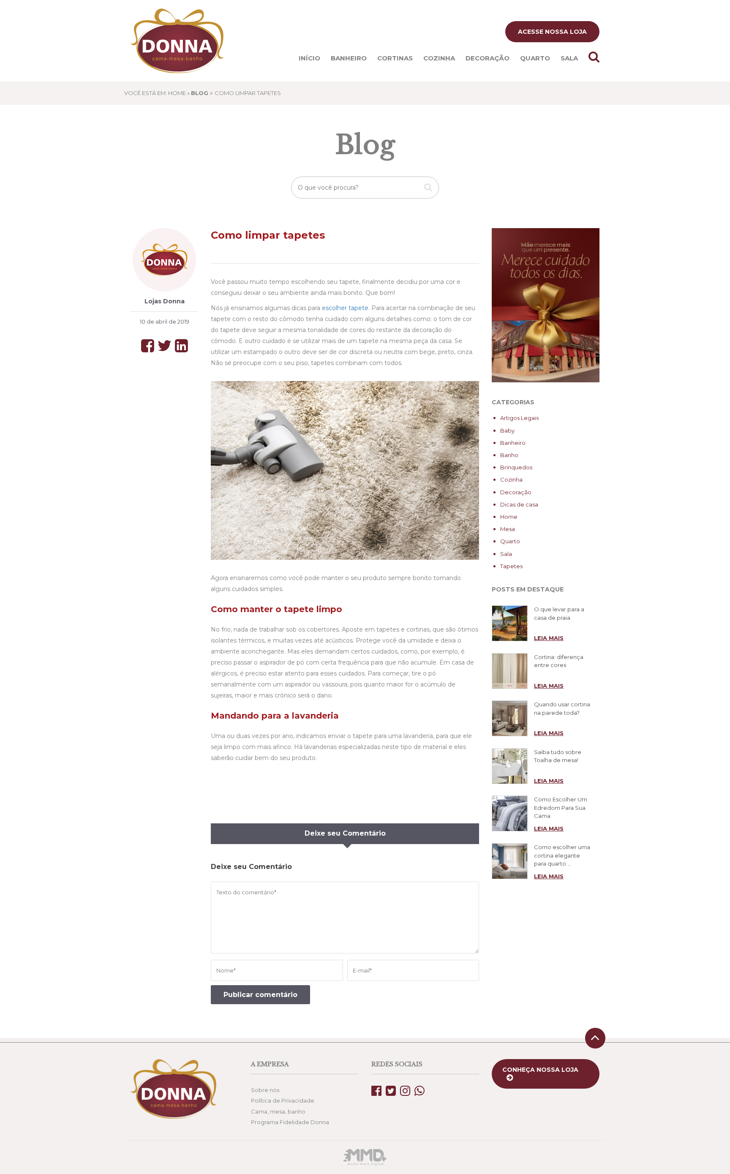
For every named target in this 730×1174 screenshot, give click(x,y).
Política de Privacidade (282, 1100)
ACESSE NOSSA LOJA (552, 31)
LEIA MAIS (549, 638)
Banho (509, 455)
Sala (569, 58)
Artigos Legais (519, 417)
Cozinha (439, 58)
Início (309, 58)
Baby (507, 430)
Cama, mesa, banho (278, 1111)
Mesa (507, 529)
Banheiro (349, 58)
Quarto (535, 58)
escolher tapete (345, 308)
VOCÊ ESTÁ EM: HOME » (166, 93)
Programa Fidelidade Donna (290, 1122)
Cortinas (395, 58)
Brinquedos (516, 467)
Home (509, 516)
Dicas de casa (519, 504)
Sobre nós (265, 1090)
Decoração (487, 58)
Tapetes (511, 566)
